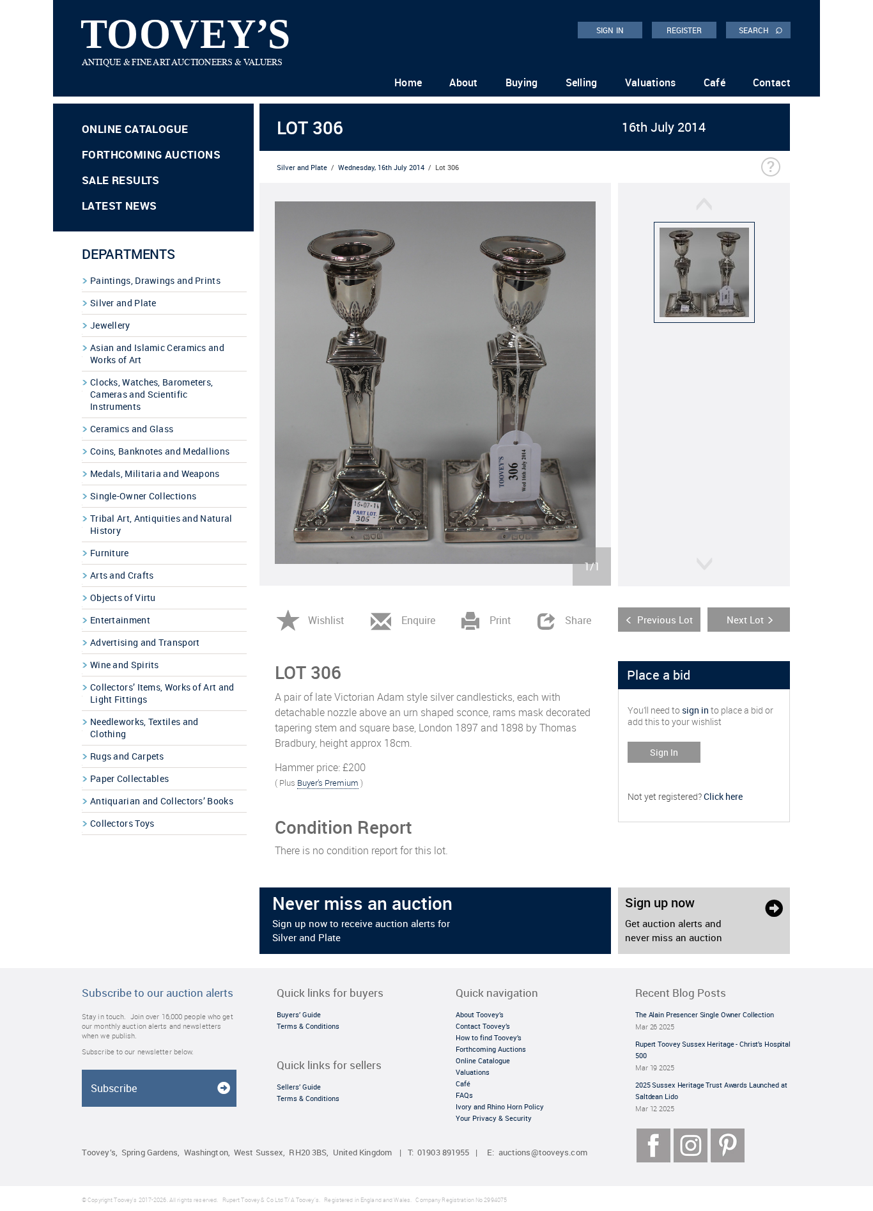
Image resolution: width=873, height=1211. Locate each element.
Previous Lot (665, 619)
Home (408, 82)
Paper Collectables (129, 778)
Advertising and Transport (145, 642)
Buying (522, 82)
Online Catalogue (135, 128)
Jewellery (110, 325)
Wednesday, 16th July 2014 (381, 167)
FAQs (464, 1095)
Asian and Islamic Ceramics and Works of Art (157, 353)
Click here (723, 796)
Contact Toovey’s (483, 1026)
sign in (695, 710)
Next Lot (745, 619)
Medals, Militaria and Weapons (155, 473)
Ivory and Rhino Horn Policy (500, 1106)
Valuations (650, 82)
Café (714, 82)
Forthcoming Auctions (151, 154)
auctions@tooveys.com (542, 1152)
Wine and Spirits (124, 665)
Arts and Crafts (122, 575)
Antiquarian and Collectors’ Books (161, 801)
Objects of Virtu (123, 597)
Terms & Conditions (308, 1026)
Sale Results (121, 180)
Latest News (119, 205)
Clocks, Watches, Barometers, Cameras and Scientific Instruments (151, 394)
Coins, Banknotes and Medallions (159, 451)
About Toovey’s (480, 1014)
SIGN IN (610, 30)
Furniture (109, 553)
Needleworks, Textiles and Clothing (144, 727)
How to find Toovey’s (488, 1037)
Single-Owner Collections (143, 496)
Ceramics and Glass (131, 429)
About (463, 82)
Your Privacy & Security (494, 1118)
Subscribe (114, 1088)
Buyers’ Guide (299, 1014)
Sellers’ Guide (299, 1086)
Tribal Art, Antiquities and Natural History (161, 524)
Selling (582, 82)
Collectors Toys (122, 823)
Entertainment (120, 620)
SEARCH (761, 29)
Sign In (664, 752)
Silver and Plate (123, 303)
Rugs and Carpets (127, 756)
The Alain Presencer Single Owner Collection (704, 1014)
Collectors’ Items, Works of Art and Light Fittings (162, 693)
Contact (772, 82)
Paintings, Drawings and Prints (155, 280)
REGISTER (684, 30)
